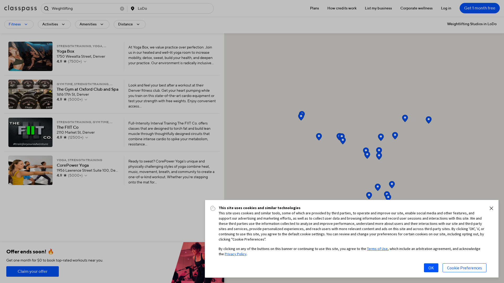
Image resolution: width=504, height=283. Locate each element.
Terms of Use (377, 248)
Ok (431, 267)
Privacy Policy (235, 254)
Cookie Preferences (464, 267)
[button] (491, 208)
